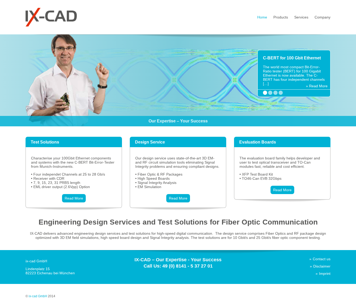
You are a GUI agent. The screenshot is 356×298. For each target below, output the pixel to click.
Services (301, 17)
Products (280, 17)
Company (322, 17)
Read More (74, 198)
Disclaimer (321, 266)
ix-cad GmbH (38, 296)
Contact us (321, 259)
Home (262, 17)
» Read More (317, 86)
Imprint (324, 273)
